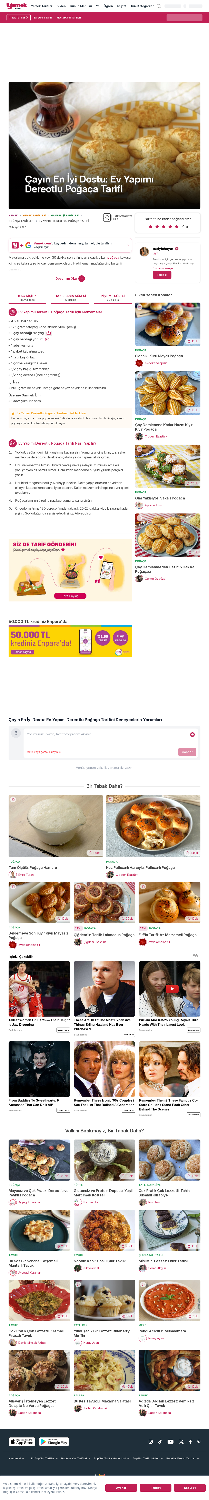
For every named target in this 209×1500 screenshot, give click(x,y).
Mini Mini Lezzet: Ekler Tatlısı (163, 1261)
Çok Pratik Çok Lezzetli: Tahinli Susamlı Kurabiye (165, 1192)
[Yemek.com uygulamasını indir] (22, 1441)
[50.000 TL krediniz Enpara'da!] (70, 641)
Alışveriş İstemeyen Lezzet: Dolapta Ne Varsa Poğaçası (33, 1403)
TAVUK (13, 1255)
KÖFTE (78, 1184)
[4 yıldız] (170, 226)
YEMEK (13, 215)
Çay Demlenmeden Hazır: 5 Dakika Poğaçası (164, 569)
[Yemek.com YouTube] (170, 1442)
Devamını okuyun (164, 268)
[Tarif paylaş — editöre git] (70, 567)
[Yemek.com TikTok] (160, 1442)
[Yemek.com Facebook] (190, 1442)
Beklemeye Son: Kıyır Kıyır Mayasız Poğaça (38, 935)
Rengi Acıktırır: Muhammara (162, 1331)
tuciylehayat (163, 249)
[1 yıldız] (150, 226)
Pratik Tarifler (17, 17)
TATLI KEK (80, 1325)
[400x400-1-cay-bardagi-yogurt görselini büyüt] (47, 339)
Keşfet (121, 6)
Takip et (162, 274)
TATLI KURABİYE (150, 1184)
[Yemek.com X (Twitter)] (181, 1442)
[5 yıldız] (177, 226)
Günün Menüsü (81, 6)
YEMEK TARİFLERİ (34, 215)
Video (61, 6)
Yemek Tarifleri (42, 6)
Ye (98, 6)
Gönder (187, 752)
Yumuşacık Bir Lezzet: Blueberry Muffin (102, 1333)
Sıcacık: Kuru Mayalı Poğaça (159, 356)
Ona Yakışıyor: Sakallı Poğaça (160, 498)
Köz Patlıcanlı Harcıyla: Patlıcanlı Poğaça (140, 867)
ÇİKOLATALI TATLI (151, 1255)
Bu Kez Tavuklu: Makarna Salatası (102, 1401)
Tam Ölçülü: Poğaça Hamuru (33, 867)
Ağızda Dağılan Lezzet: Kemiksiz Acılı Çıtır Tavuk (166, 1403)
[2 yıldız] (157, 226)
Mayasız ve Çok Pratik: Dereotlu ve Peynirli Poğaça (39, 1192)
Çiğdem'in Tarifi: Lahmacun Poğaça (104, 935)
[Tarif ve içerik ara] (158, 6)
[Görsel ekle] (192, 734)
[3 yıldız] (164, 226)
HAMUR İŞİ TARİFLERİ (65, 215)
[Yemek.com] (17, 6)
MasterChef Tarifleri (69, 17)
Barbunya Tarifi (42, 17)
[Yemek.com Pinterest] (198, 1442)
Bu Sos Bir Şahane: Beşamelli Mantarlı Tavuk (33, 1263)
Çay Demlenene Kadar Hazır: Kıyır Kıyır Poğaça (164, 427)
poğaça (113, 257)
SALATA (79, 1395)
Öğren (108, 6)
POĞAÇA (141, 350)
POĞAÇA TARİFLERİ (21, 221)
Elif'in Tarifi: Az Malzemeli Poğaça (168, 935)
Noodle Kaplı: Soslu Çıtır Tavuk (100, 1261)
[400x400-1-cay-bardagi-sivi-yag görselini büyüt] (49, 333)
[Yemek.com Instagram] (151, 1442)
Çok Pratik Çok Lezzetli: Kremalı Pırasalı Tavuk (36, 1333)
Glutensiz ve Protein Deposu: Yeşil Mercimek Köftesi (103, 1192)
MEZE (142, 1325)
